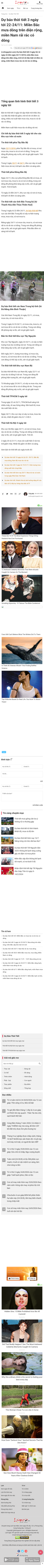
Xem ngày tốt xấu (6, 1489)
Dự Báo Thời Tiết (14, 14)
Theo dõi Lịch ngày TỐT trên (23, 48)
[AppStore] (32, 1562)
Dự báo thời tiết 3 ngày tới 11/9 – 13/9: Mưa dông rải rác (22, 959)
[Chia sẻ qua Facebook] (3, 494)
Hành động (28, 1076)
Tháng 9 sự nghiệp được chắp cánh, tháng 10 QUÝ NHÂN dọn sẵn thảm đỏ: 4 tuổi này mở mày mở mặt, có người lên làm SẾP (24, 1139)
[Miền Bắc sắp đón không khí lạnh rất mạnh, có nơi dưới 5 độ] (7, 861)
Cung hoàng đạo (36, 8)
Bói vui (25, 8)
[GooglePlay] (11, 1562)
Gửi (41, 781)
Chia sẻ (32, 1278)
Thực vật (7, 1069)
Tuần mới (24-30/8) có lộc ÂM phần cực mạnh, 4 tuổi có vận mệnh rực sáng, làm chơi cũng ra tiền (23, 1162)
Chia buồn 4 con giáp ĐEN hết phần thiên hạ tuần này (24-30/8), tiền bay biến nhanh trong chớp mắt (24, 1198)
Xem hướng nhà (6, 1502)
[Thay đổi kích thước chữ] (11, 48)
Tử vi (18, 8)
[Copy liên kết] (19, 494)
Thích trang (15, 1278)
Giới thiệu (5, 1545)
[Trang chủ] (3, 8)
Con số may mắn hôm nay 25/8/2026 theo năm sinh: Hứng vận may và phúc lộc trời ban (24, 1185)
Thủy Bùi (31, 493)
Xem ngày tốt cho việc (8, 1495)
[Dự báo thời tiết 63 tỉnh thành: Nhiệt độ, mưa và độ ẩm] (7, 831)
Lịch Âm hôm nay (6, 1492)
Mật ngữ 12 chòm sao (29, 1506)
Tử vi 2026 (25, 1489)
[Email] (15, 494)
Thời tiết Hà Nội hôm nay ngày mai (13, 1046)
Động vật (27, 1069)
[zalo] (11, 494)
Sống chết (7, 1088)
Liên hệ (39, 1545)
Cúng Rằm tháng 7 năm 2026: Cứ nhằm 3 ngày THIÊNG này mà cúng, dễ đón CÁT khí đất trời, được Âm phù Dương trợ (23, 1126)
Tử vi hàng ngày (27, 1492)
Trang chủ (4, 14)
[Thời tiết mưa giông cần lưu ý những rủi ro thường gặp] (7, 821)
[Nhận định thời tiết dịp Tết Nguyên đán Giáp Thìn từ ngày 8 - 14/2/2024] (7, 871)
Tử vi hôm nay (26, 1502)
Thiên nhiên (8, 1076)
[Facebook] (18, 1552)
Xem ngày (10, 8)
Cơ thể (6, 1073)
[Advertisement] (22, 78)
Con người (27, 1080)
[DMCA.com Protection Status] (22, 1538)
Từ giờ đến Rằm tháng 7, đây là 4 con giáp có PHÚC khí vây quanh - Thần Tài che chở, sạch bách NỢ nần (24, 1113)
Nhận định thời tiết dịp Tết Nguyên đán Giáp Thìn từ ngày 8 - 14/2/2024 (28, 871)
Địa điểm (27, 1084)
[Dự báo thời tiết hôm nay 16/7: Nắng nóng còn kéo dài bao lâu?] (7, 840)
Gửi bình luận (38, 805)
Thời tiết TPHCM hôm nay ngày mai (13, 1050)
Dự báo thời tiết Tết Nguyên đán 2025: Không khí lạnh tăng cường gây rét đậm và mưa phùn (28, 851)
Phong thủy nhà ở (6, 1509)
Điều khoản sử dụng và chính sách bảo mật (23, 1545)
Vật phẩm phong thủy (8, 1506)
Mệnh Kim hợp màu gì (8, 1512)
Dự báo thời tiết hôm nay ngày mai (13, 1041)
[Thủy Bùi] (25, 494)
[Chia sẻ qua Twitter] (7, 494)
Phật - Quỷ (7, 1080)
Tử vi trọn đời (26, 1495)
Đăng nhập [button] (40, 3)
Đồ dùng (27, 1073)
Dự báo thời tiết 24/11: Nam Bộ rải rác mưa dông (19, 949)
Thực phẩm (8, 1084)
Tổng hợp (27, 1088)
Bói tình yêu (25, 1509)
